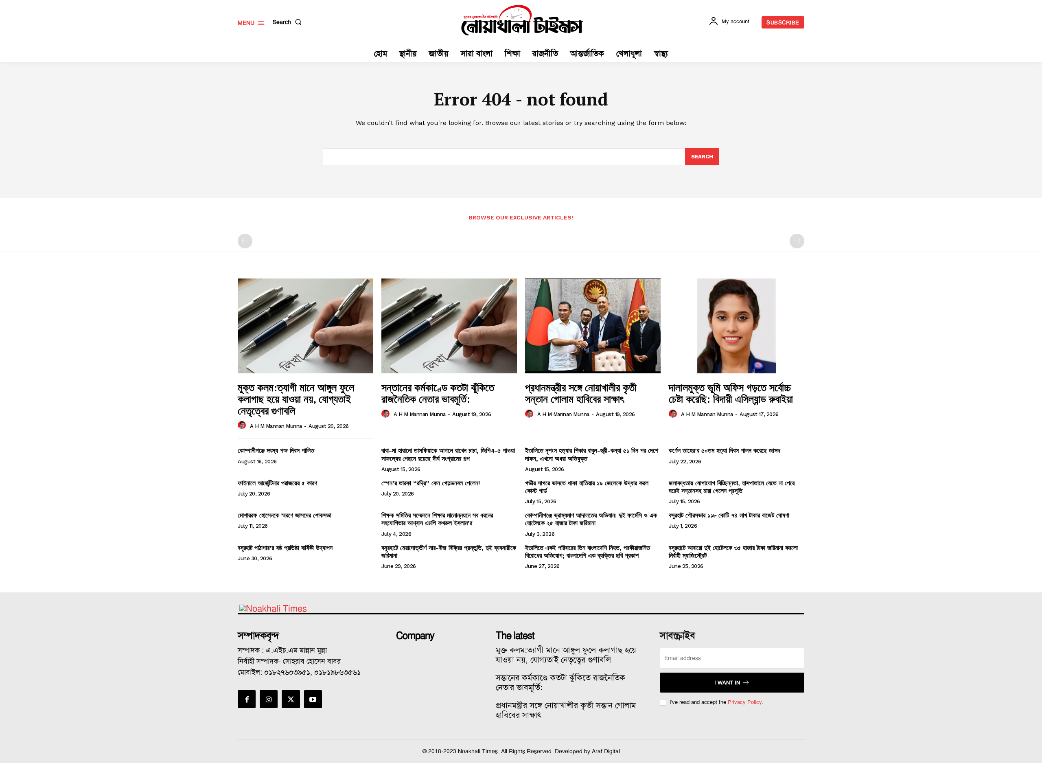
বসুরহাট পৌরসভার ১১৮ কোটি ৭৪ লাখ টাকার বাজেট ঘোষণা (729, 515)
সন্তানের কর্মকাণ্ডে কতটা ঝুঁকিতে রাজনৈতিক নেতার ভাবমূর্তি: (437, 393)
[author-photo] (243, 425)
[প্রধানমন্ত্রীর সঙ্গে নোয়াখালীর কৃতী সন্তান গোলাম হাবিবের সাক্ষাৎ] (593, 325)
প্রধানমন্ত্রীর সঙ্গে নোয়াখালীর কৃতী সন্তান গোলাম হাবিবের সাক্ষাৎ (581, 393)
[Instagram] (269, 699)
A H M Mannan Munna (276, 426)
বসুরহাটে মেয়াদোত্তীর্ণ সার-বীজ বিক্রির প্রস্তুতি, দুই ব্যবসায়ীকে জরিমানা (448, 551)
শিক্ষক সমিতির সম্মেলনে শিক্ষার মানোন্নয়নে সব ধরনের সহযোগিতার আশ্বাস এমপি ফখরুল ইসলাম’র (437, 519)
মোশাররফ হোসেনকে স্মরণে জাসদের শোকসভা (284, 515)
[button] (289, 22)
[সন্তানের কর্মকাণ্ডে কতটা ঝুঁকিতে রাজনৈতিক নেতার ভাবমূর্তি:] (449, 325)
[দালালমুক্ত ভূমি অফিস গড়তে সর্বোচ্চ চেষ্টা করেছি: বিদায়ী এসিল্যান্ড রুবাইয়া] (736, 325)
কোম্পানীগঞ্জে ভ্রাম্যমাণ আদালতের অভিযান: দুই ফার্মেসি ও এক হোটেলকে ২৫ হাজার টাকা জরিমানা (591, 519)
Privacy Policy (745, 702)
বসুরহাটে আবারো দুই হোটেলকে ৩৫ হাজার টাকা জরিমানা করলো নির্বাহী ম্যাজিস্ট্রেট (733, 551)
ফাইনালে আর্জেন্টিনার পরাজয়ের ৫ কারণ (277, 483)
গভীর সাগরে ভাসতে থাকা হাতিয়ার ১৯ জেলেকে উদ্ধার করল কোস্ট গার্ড (586, 487)
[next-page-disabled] (797, 241)
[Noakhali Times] (522, 20)
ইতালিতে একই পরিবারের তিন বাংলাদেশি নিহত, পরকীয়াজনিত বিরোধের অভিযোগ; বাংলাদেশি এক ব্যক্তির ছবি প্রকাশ (587, 551)
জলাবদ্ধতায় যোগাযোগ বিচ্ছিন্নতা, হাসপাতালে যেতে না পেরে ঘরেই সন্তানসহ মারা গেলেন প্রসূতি (732, 487)
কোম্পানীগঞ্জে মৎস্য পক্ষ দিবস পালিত (276, 450)
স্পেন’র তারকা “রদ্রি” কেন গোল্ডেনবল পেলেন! (430, 483)
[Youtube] (313, 699)
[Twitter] (291, 699)
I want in (727, 682)
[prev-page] (245, 241)
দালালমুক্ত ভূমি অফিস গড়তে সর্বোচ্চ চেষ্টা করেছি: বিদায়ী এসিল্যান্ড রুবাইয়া (731, 393)
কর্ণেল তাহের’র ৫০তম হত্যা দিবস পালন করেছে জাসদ (724, 450)
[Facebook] (247, 699)
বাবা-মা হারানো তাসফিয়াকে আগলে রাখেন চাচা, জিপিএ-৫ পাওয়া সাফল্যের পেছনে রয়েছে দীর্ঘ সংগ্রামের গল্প (448, 454)
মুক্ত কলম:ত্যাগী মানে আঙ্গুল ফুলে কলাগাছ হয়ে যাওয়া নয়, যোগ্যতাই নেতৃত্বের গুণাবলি (296, 398)
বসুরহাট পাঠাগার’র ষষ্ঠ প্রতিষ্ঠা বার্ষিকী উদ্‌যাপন (285, 548)
